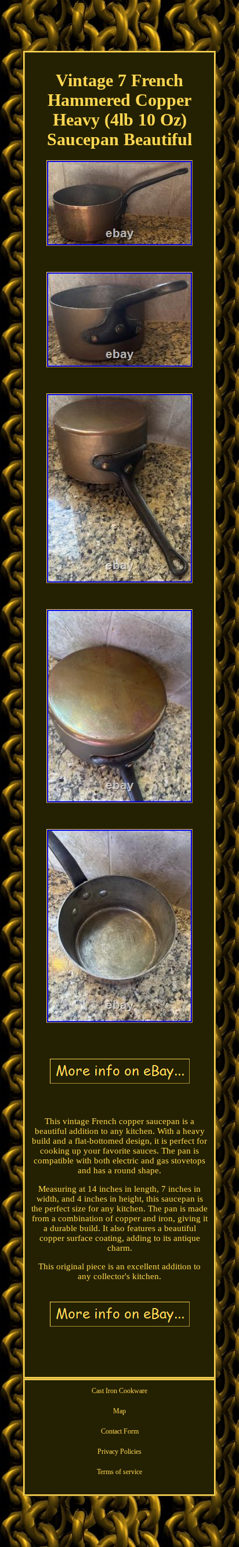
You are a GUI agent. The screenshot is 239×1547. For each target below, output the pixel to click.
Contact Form (120, 1431)
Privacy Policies (119, 1451)
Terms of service (119, 1472)
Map (119, 1411)
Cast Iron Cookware (119, 1391)
